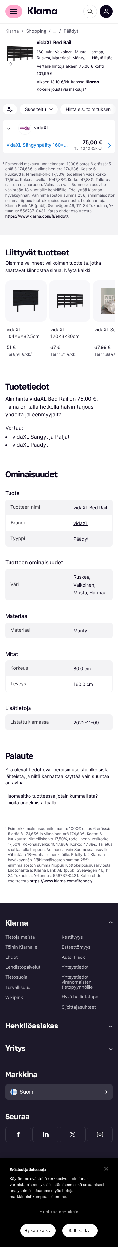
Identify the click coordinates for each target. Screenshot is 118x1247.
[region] (59, 1202)
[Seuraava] (103, 317)
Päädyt (80, 539)
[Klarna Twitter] (73, 1134)
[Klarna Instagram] (100, 1134)
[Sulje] (106, 1169)
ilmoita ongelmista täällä (30, 802)
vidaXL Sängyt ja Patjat (40, 436)
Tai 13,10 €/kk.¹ (88, 148)
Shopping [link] (36, 31)
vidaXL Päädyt (30, 444)
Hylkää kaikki (38, 1230)
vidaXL (80, 523)
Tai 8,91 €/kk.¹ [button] (19, 354)
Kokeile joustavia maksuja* (62, 89)
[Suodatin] (10, 109)
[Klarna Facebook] (18, 1134)
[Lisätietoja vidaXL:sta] (8, 128)
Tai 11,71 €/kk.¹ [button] (64, 354)
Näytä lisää (102, 57)
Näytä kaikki (77, 270)
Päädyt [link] (71, 31)
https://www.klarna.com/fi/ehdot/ (36, 216)
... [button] (54, 31)
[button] (19, 53)
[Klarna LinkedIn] (45, 1134)
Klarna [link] (12, 31)
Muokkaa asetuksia (58, 1212)
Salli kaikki (80, 1230)
